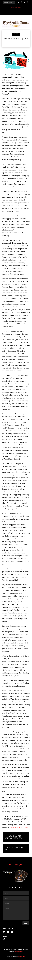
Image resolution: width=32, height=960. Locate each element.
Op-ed (16, 34)
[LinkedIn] (24, 2)
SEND (25, 923)
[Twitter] (18, 2)
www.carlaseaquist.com (19, 827)
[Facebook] (21, 2)
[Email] (27, 2)
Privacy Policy (18, 951)
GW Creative (21, 956)
